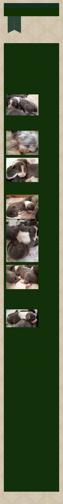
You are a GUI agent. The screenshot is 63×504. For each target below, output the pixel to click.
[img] (14, 22)
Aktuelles (19, 5)
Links (43, 7)
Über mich (27, 5)
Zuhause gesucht (28, 7)
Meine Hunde (36, 5)
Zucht (43, 5)
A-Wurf (50, 5)
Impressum (50, 7)
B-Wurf (10, 7)
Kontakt (37, 7)
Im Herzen (18, 7)
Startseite (11, 5)
